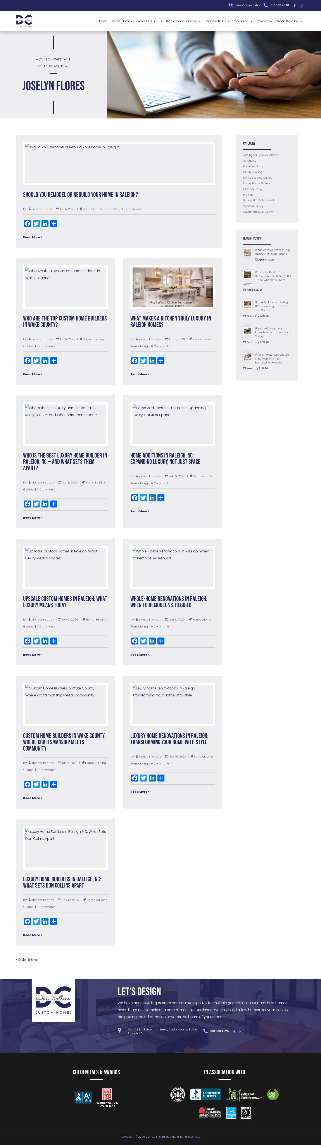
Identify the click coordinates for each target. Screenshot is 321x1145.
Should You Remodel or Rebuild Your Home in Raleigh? (80, 195)
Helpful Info (120, 21)
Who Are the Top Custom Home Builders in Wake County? (65, 322)
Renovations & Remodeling (227, 21)
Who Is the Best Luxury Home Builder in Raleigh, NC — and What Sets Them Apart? (65, 462)
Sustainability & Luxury (258, 212)
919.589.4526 (280, 5)
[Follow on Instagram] (301, 5)
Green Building (252, 172)
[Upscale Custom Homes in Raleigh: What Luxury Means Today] (247, 331)
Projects (248, 195)
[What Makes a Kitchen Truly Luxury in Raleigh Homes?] (247, 252)
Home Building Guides (257, 178)
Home (102, 21)
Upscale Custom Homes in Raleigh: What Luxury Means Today (65, 602)
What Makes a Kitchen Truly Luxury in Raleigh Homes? (170, 322)
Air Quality (249, 161)
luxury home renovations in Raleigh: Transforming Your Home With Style (169, 739)
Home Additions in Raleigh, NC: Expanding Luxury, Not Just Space (165, 459)
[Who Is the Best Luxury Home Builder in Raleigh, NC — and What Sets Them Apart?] (247, 275)
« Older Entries (27, 959)
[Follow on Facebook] (294, 5)
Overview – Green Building (278, 21)
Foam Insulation (254, 166)
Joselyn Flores (42, 209)
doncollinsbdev (150, 339)
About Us (145, 21)
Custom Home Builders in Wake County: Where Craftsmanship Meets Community (64, 742)
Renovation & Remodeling (101, 209)
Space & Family (253, 206)
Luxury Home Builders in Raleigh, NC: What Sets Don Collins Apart (62, 883)
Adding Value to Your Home (261, 155)
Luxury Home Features (257, 183)
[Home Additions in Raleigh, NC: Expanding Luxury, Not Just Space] (247, 305)
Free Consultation (248, 5)
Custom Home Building (179, 21)
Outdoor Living (252, 189)
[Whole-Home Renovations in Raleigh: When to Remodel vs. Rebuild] (247, 357)
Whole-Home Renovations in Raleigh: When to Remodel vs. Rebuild (168, 602)
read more (31, 237)
